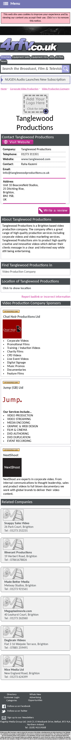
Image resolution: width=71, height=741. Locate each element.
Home (4, 89)
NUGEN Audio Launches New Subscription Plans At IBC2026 (35, 81)
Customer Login (12, 697)
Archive (59, 57)
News (4, 61)
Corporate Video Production (24, 89)
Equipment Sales (21, 57)
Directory (6, 57)
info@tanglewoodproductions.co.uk (26, 173)
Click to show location (17, 288)
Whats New (35, 694)
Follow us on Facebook (18, 706)
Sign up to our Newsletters (20, 718)
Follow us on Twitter (17, 711)
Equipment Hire (39, 57)
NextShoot (10, 455)
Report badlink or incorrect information (46, 296)
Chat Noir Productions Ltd (21, 317)
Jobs (52, 57)
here (54, 17)
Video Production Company (55, 89)
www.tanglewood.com (35, 159)
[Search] (65, 69)
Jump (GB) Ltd (13, 387)
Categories (11, 700)
